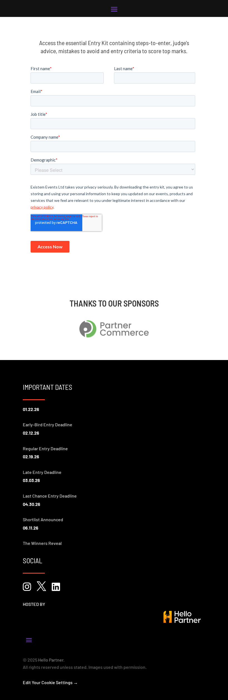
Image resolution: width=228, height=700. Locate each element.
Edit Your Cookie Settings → (50, 682)
